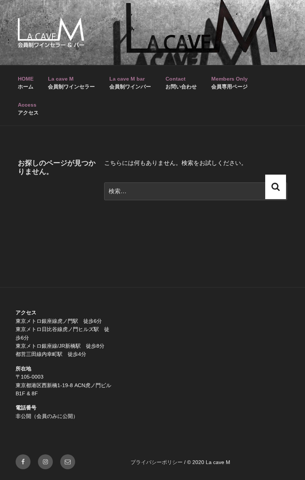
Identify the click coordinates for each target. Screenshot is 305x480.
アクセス (28, 109)
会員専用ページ (229, 83)
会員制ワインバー (130, 83)
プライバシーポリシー (157, 462)
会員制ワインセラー (71, 83)
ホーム (25, 83)
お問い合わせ (181, 83)
